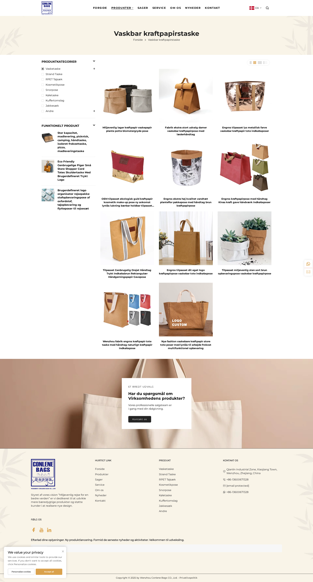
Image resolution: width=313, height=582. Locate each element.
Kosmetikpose (55, 84)
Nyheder (100, 495)
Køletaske (52, 95)
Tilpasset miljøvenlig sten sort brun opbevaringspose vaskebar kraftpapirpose (244, 272)
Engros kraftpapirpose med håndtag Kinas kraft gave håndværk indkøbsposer (244, 200)
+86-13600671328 (237, 479)
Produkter (101, 474)
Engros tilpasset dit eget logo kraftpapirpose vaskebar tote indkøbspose (186, 272)
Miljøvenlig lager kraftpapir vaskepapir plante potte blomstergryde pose (127, 129)
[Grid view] (251, 62)
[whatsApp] (308, 264)
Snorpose (52, 89)
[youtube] (41, 530)
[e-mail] (308, 272)
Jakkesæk (52, 105)
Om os (99, 490)
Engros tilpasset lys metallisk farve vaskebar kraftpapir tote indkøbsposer (244, 129)
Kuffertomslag (55, 100)
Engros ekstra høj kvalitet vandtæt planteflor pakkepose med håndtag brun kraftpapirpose (185, 202)
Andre (50, 111)
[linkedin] (49, 530)
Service (99, 484)
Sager (99, 479)
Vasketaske (53, 68)
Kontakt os (139, 419)
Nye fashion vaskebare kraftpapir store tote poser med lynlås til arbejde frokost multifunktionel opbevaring (185, 345)
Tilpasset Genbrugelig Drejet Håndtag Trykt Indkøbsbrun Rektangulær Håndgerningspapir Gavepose (127, 273)
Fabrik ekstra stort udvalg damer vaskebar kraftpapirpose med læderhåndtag (186, 131)
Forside (100, 469)
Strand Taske (54, 74)
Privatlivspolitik (188, 577)
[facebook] (33, 530)
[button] (267, 8)
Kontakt (100, 500)
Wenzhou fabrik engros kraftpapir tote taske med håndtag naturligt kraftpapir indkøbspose (127, 345)
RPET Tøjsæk (54, 79)
